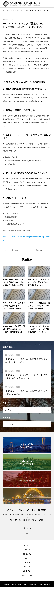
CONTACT (27, 571)
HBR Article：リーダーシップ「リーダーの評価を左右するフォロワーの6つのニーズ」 (26, 376)
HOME (27, 545)
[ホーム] (3, 11)
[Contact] (27, 533)
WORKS (27, 558)
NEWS (27, 563)
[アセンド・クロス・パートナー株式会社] (24, 4)
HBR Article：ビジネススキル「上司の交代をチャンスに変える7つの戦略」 (26, 392)
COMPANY (27, 550)
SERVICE (27, 554)
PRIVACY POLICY (27, 575)
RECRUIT (27, 567)
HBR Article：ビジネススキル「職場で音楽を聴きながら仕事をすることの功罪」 (26, 360)
